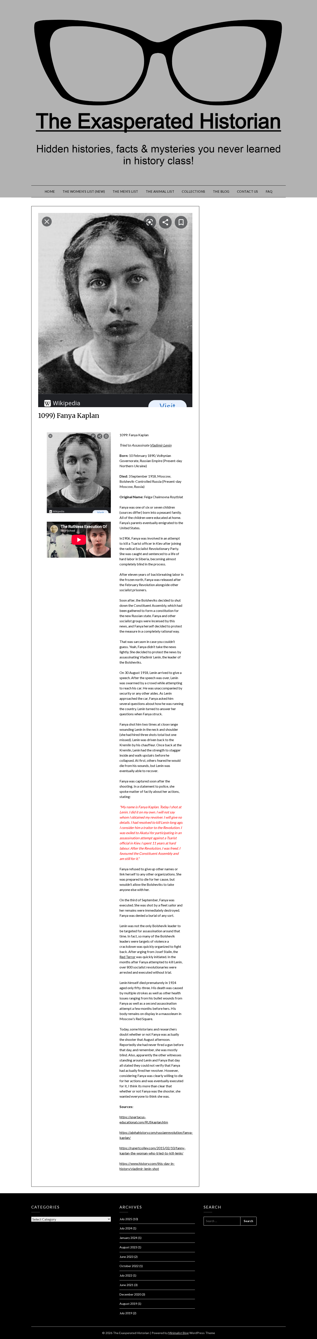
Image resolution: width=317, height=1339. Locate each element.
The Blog (221, 191)
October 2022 (129, 1266)
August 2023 (128, 1247)
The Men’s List (125, 191)
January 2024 (128, 1238)
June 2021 (126, 1285)
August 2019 (128, 1303)
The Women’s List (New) (84, 191)
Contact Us (247, 191)
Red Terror (127, 957)
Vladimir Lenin (160, 445)
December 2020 (130, 1294)
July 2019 (125, 1313)
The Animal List (160, 191)
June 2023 (126, 1256)
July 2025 (125, 1219)
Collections (193, 191)
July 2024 (125, 1228)
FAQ (269, 191)
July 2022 (125, 1275)
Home (50, 191)
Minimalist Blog (178, 1333)
